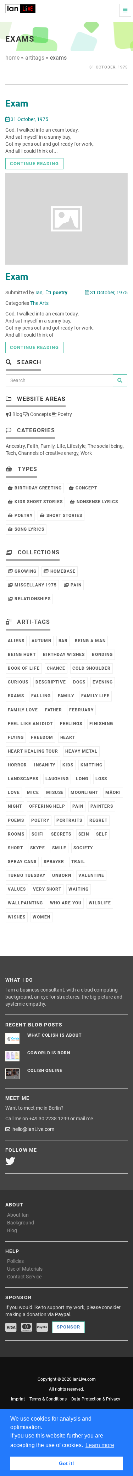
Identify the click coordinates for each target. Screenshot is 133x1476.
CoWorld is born (48, 1052)
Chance (56, 668)
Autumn (41, 640)
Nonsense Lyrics (96, 501)
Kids (67, 765)
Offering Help (47, 806)
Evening (103, 682)
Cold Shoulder (91, 668)
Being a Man (90, 640)
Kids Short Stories (38, 501)
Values (17, 889)
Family (47, 446)
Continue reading (34, 163)
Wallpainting (25, 902)
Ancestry (15, 446)
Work (86, 453)
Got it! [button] (66, 1463)
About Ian (18, 1215)
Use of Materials (25, 1269)
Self (101, 834)
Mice (33, 792)
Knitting (91, 765)
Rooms (16, 834)
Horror (17, 765)
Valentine (91, 875)
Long (82, 778)
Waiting (78, 889)
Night (15, 806)
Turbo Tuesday (26, 875)
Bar (63, 640)
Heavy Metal (81, 751)
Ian (39, 292)
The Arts (39, 303)
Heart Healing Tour (33, 751)
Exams (16, 695)
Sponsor (68, 1327)
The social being (105, 446)
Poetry (64, 414)
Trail (78, 861)
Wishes (17, 917)
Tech (11, 453)
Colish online (44, 1070)
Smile (59, 847)
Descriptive (50, 682)
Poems (16, 820)
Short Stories (63, 515)
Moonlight (84, 792)
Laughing (57, 778)
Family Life (95, 695)
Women (41, 917)
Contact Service (24, 1276)
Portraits (69, 820)
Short (15, 847)
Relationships (32, 598)
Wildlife (100, 902)
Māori (113, 792)
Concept (85, 488)
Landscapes (23, 778)
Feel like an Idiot (30, 723)
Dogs (79, 682)
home (12, 57)
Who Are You (66, 902)
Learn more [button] (99, 1445)
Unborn (61, 875)
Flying (16, 737)
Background (20, 1222)
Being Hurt (22, 654)
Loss (101, 778)
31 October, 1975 (29, 119)
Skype (37, 847)
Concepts (40, 414)
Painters (101, 806)
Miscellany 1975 (35, 585)
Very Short (47, 889)
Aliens (16, 640)
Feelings (71, 723)
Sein (83, 834)
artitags (34, 57)
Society (83, 847)
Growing (25, 571)
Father (53, 709)
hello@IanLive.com (32, 1129)
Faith (32, 446)
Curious (18, 682)
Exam (16, 103)
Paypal (62, 1314)
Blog (16, 414)
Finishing (101, 723)
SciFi (38, 834)
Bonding (102, 654)
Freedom (42, 737)
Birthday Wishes (64, 654)
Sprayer (54, 861)
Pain (75, 585)
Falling (41, 695)
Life (61, 446)
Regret (98, 820)
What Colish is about (54, 1035)
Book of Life (24, 668)
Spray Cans (22, 861)
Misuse (55, 792)
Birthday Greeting (37, 488)
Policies (15, 1261)
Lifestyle (76, 446)
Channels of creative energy (48, 453)
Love (14, 792)
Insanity (45, 765)
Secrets (61, 834)
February (81, 709)
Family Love (23, 709)
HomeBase (62, 571)
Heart (68, 737)
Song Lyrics (28, 529)
